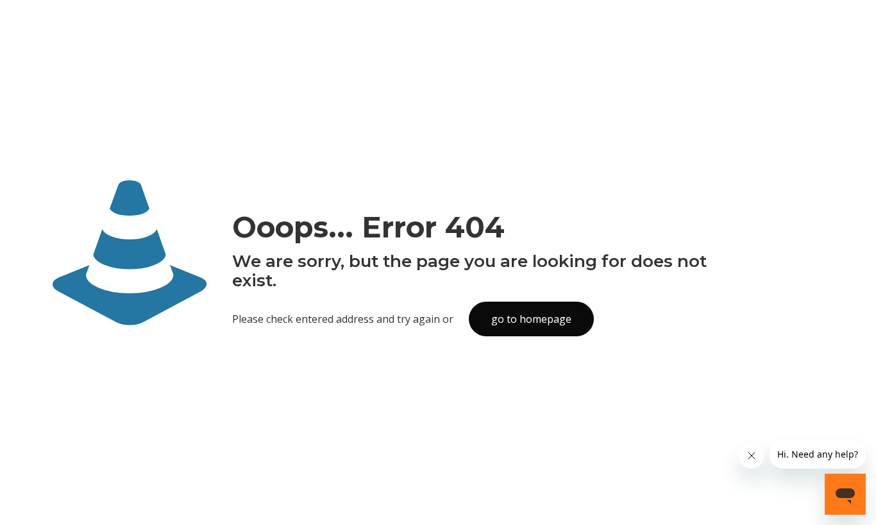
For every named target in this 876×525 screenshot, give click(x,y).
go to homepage (531, 319)
